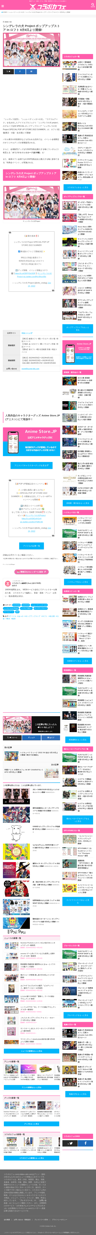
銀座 (14, 619)
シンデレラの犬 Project (11, 608)
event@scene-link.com (30, 369)
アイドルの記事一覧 (31, 546)
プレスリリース (26, 1200)
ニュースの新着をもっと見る (31, 1051)
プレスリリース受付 (41, 1220)
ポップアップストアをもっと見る (77, 328)
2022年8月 (16, 605)
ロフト (45, 616)
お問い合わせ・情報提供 (22, 1220)
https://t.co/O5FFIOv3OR (25, 273)
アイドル (13, 616)
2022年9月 (25, 605)
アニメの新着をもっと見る (31, 1087)
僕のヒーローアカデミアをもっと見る (77, 820)
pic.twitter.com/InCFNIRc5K (31, 522)
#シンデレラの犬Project (36, 515)
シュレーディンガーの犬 (39, 605)
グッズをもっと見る (31, 1124)
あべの (20, 616)
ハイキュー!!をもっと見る (78, 582)
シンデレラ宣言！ (26, 608)
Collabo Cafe (48, 7)
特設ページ (26, 333)
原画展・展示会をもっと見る (77, 503)
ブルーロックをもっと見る (77, 1015)
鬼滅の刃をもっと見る (78, 1094)
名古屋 (52, 616)
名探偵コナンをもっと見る (77, 661)
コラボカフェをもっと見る (77, 187)
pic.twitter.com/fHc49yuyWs (34, 277)
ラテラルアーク (9, 612)
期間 (17, 612)
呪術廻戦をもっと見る (78, 740)
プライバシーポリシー (59, 1220)
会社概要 (7, 1220)
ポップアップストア (40, 608)
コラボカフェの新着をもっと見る (31, 1158)
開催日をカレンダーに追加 (30, 572)
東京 (8, 619)
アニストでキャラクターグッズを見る (30, 465)
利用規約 (66, 1232)
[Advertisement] (31, 95)
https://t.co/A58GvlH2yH (31, 519)
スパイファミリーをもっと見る (77, 901)
